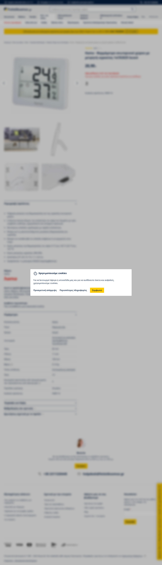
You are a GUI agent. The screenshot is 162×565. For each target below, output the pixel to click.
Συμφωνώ (97, 290)
